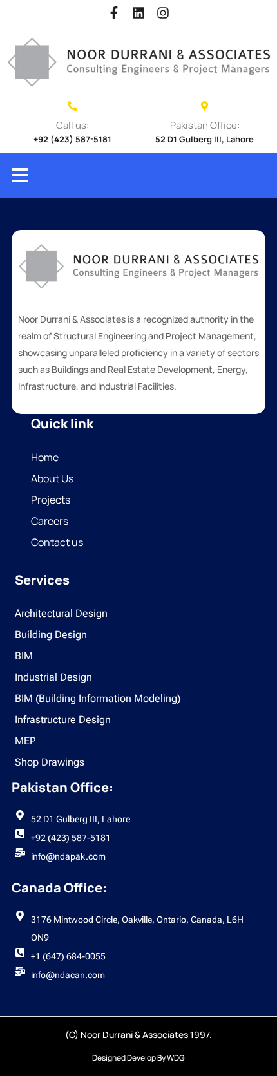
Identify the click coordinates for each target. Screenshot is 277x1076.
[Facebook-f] (114, 12)
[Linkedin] (138, 12)
